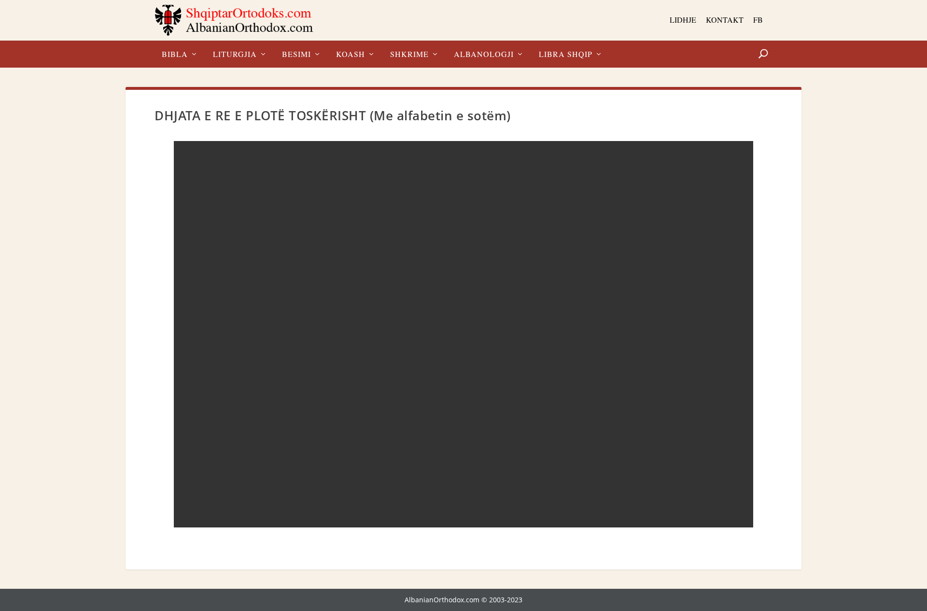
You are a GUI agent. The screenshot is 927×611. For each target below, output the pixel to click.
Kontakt (725, 19)
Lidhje (683, 19)
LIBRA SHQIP (565, 54)
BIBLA (175, 54)
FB (758, 19)
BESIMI (296, 54)
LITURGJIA (235, 54)
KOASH (350, 54)
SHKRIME (409, 54)
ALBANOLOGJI (484, 54)
